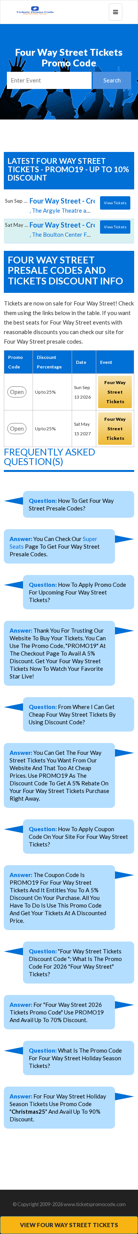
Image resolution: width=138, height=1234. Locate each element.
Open (17, 391)
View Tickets (115, 202)
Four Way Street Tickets (115, 392)
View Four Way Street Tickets (69, 1224)
